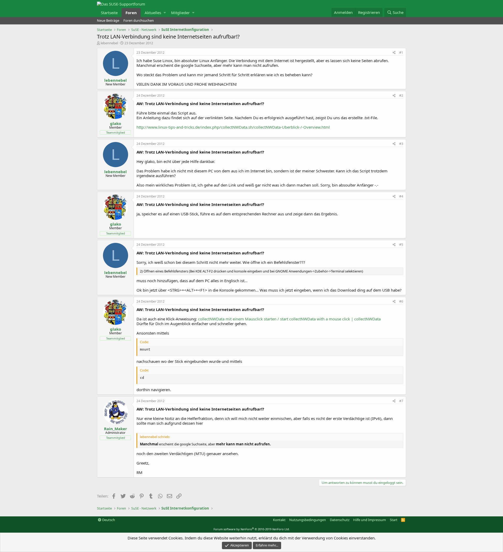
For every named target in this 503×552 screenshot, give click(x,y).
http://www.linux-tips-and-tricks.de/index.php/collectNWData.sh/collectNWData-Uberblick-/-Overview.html (233, 127)
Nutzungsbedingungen (307, 519)
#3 (401, 143)
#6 (401, 301)
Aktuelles (153, 12)
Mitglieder (180, 12)
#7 (401, 401)
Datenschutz (339, 519)
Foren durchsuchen (138, 20)
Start (393, 519)
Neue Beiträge (108, 20)
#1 (401, 52)
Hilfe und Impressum (369, 519)
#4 (401, 196)
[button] (164, 12)
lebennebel (109, 43)
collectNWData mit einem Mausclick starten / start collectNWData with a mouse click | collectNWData (289, 318)
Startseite (109, 12)
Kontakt (279, 519)
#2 (401, 95)
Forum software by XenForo (252, 529)
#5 (401, 244)
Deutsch (108, 519)
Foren (131, 12)
